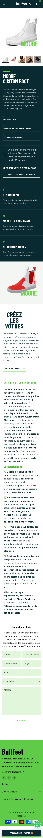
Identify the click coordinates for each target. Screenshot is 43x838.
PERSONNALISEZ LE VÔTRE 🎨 (21, 833)
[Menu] (4, 3)
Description (10, 382)
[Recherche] (30, 3)
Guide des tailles (27, 382)
